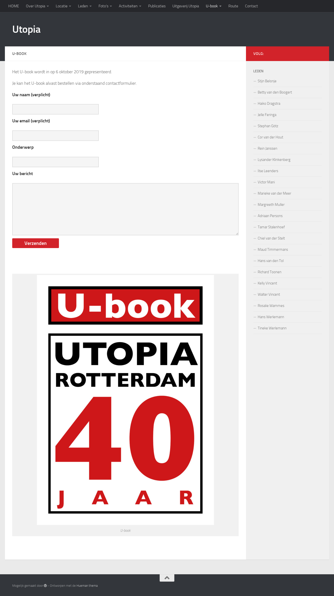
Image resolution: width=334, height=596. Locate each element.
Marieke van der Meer (274, 193)
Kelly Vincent (267, 283)
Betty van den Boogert (275, 92)
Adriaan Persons (270, 216)
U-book (212, 6)
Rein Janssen (267, 148)
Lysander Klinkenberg (274, 159)
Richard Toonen (269, 272)
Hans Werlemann (271, 317)
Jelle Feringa (267, 115)
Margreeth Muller (271, 204)
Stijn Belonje (267, 81)
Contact (251, 6)
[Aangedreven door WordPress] (45, 585)
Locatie (61, 6)
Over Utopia (35, 6)
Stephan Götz (268, 126)
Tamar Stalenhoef (271, 227)
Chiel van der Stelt (271, 238)
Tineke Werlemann (272, 328)
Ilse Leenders (268, 171)
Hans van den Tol (271, 261)
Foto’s (103, 6)
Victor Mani (266, 182)
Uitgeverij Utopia (185, 6)
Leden (83, 6)
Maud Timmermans (273, 249)
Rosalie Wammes (271, 305)
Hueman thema (87, 585)
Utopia (26, 29)
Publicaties (157, 6)
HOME (13, 6)
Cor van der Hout (270, 137)
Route (233, 6)
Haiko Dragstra (269, 103)
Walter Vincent (269, 294)
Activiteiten (128, 6)
